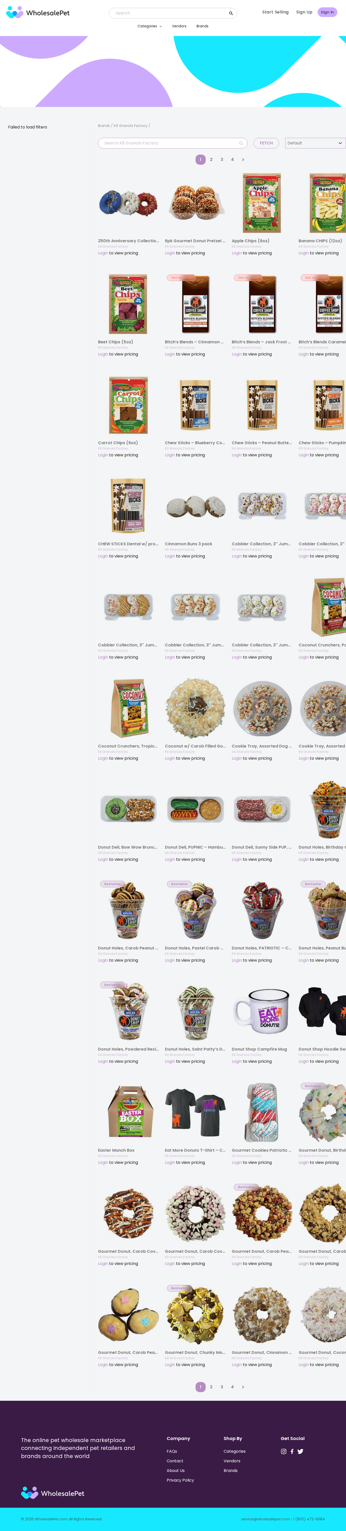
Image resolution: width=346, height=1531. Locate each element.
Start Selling (275, 12)
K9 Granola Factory (113, 246)
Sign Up (304, 12)
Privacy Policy (180, 1480)
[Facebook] (292, 1451)
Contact (175, 1461)
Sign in (327, 12)
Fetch (266, 143)
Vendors (179, 26)
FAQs (172, 1451)
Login (103, 253)
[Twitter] (300, 1451)
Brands (202, 26)
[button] (159, 26)
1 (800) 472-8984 (309, 1519)
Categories (147, 26)
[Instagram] (284, 1451)
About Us (176, 1470)
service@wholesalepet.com (265, 1519)
